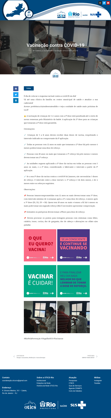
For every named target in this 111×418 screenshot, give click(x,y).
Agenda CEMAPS (75, 388)
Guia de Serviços (75, 386)
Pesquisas (73, 381)
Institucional (41, 381)
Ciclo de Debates (75, 391)
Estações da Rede (44, 383)
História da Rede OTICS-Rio (47, 386)
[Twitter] (104, 3)
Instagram (98, 381)
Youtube (97, 383)
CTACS (71, 383)
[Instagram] (100, 3)
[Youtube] (108, 3)
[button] (15, 88)
